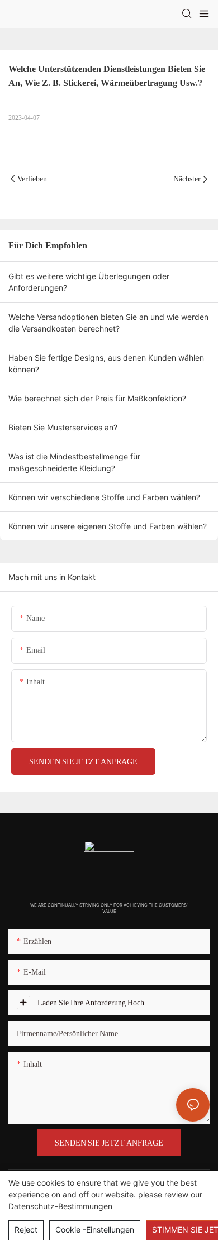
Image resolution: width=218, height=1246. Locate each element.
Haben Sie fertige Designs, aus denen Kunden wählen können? (106, 363)
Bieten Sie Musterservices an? (62, 427)
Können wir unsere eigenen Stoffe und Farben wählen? (107, 526)
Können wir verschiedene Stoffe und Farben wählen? (104, 497)
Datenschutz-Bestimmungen (60, 1206)
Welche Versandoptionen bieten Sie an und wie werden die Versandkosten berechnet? (108, 322)
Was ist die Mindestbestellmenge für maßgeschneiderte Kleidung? (74, 462)
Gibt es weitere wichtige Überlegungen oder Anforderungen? (88, 282)
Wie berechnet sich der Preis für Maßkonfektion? (97, 398)
